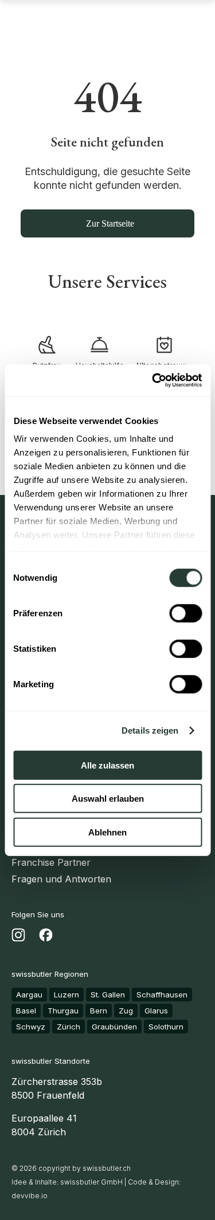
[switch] (185, 613)
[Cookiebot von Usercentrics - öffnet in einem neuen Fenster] (153, 380)
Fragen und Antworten (61, 879)
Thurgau (63, 1010)
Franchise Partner (51, 862)
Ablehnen (107, 832)
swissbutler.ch (107, 1168)
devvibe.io (29, 1195)
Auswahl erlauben (108, 798)
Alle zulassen (107, 765)
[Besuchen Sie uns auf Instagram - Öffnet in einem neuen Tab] (18, 937)
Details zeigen (150, 730)
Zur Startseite (110, 223)
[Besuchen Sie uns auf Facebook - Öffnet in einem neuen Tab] (46, 937)
